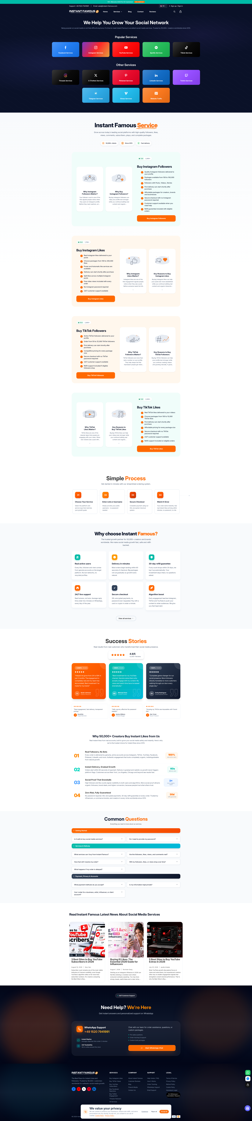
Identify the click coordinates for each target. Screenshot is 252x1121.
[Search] (174, 11)
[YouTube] (79, 1089)
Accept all (164, 1111)
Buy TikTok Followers (96, 375)
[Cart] (247, 1084)
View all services (125, 618)
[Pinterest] (89, 1089)
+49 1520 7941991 (96, 1031)
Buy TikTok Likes (156, 449)
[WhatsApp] (247, 1072)
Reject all (154, 1111)
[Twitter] (84, 1089)
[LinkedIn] (94, 1089)
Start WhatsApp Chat (154, 1048)
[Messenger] (247, 1078)
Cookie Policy (99, 1115)
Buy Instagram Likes (95, 299)
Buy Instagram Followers (156, 218)
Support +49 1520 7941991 (79, 6)
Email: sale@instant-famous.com (105, 6)
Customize (145, 1111)
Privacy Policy (109, 1115)
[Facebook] (74, 1089)
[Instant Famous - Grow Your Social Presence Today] (84, 11)
